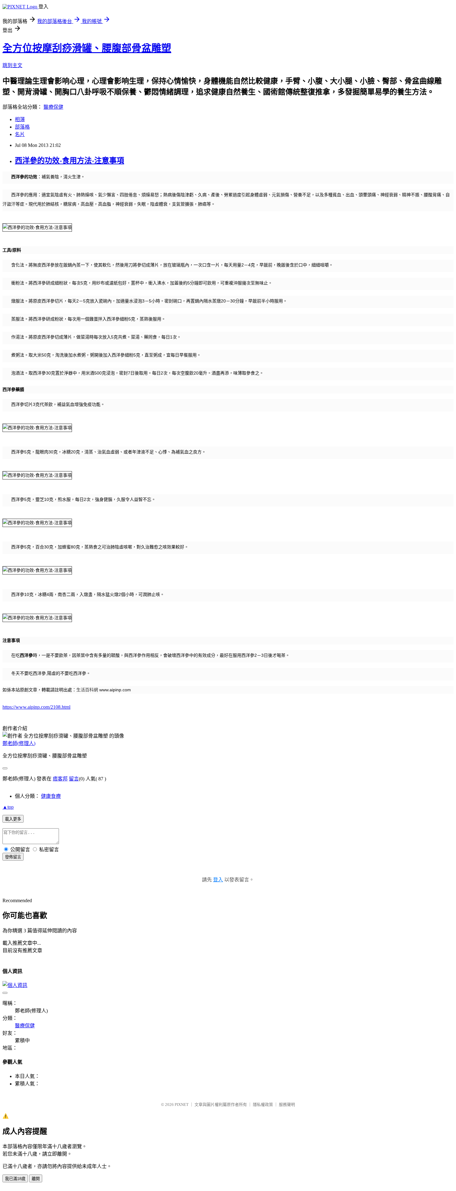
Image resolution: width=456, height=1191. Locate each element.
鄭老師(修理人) (18, 743)
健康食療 (51, 796)
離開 (36, 1178)
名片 (20, 134)
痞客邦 (60, 778)
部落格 (22, 127)
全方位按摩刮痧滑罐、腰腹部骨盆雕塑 (86, 48)
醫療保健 (53, 107)
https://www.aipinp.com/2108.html (36, 707)
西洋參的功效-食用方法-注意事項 (69, 161)
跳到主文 (12, 65)
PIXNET (182, 1104)
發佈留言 (13, 857)
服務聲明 (287, 1104)
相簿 (20, 119)
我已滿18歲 (15, 1178)
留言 (74, 778)
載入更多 (13, 819)
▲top (8, 807)
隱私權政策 (263, 1104)
